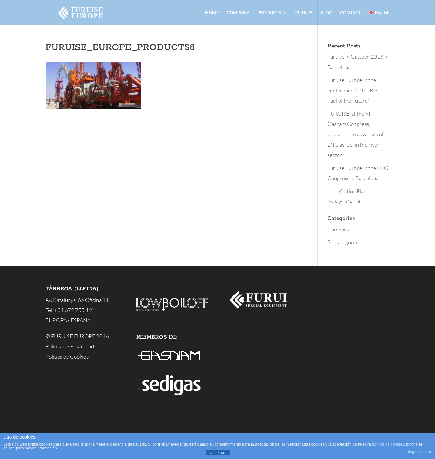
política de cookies (388, 444)
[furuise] (261, 310)
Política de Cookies (67, 356)
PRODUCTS (269, 13)
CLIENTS (304, 13)
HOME (212, 13)
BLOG (326, 13)
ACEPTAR (217, 453)
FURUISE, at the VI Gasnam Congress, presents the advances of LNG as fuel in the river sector (355, 134)
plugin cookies (419, 451)
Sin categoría (342, 242)
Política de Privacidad (70, 346)
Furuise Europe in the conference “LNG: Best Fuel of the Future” (353, 90)
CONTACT (350, 13)
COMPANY (238, 13)
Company (338, 229)
